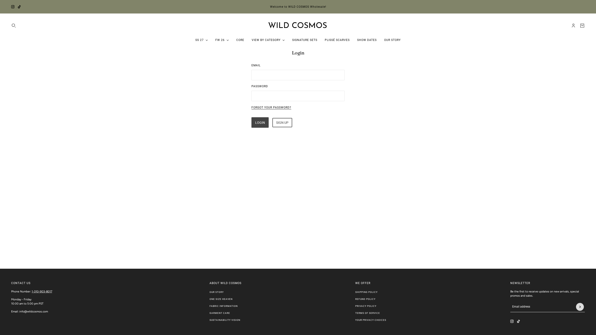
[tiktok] (19, 6)
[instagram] (12, 6)
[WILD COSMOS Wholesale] (298, 25)
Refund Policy (365, 299)
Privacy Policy (365, 306)
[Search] (13, 25)
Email (256, 65)
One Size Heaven (221, 299)
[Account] (573, 25)
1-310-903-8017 (42, 291)
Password (259, 86)
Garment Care (220, 313)
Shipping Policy (366, 292)
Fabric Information (224, 306)
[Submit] (580, 307)
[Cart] (582, 25)
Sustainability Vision (225, 320)
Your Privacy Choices (370, 320)
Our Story (217, 292)
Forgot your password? (271, 107)
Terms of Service (367, 313)
